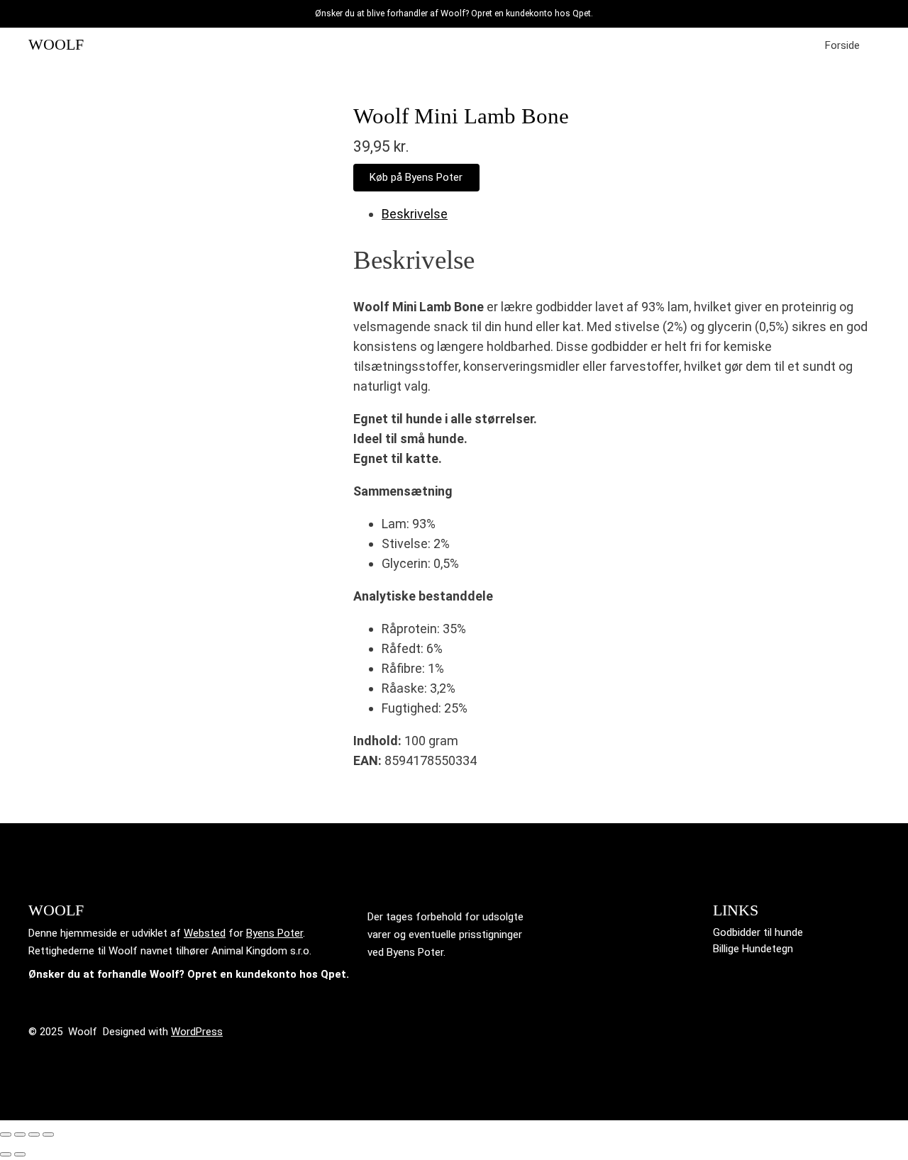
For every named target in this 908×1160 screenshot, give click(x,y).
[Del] (34, 1134)
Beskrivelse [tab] (415, 213)
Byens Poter (274, 933)
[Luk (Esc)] (48, 1134)
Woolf (56, 44)
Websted (205, 933)
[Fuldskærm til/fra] (20, 1134)
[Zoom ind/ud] (5, 1134)
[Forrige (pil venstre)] (5, 1154)
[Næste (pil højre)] (20, 1154)
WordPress (197, 1031)
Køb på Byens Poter (416, 177)
